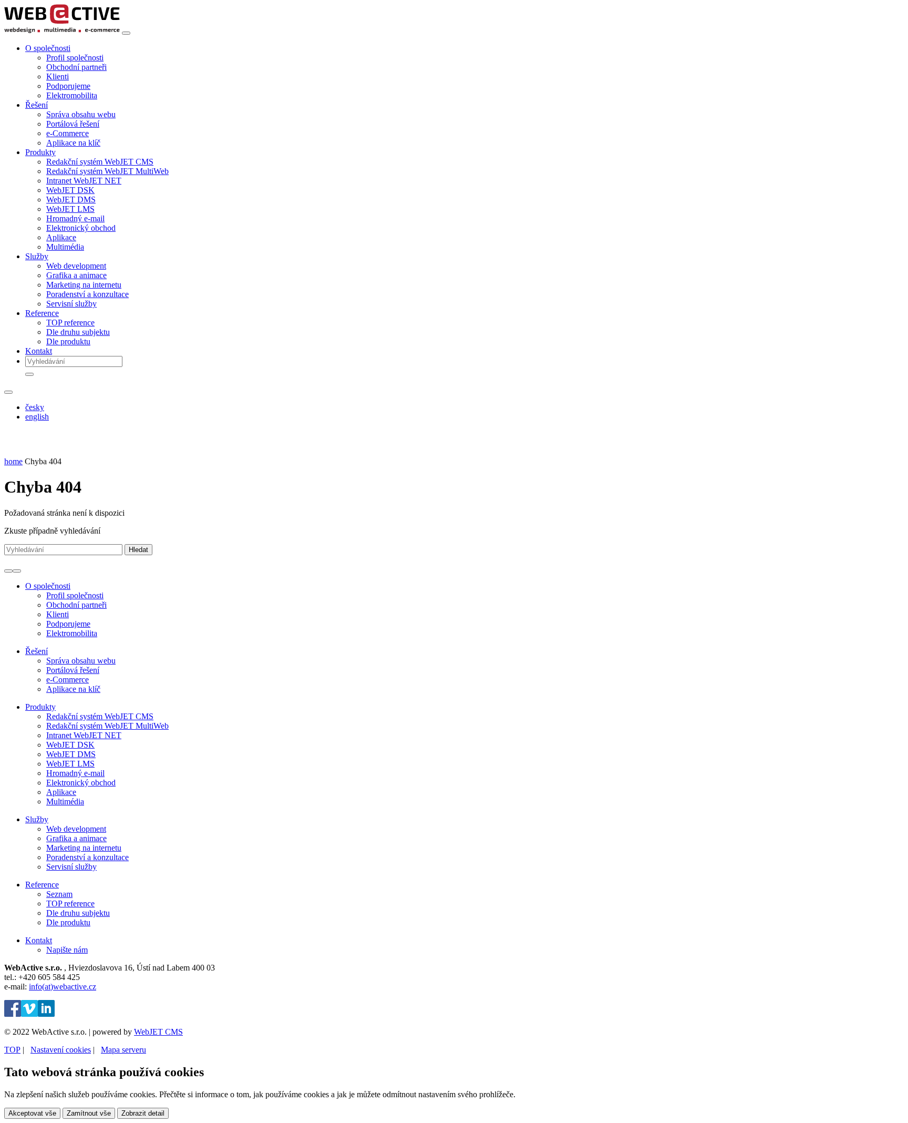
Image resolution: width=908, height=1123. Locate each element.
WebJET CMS (158, 1031)
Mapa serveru (123, 1049)
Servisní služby (71, 303)
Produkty (40, 706)
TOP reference (70, 322)
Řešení (36, 651)
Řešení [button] (36, 104)
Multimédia (65, 246)
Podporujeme (68, 85)
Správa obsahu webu (81, 114)
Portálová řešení (72, 123)
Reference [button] (42, 313)
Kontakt (38, 350)
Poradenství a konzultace (87, 294)
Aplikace (61, 237)
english (37, 416)
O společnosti (47, 585)
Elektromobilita (71, 95)
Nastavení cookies (60, 1049)
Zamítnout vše (89, 1113)
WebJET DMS (71, 199)
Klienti (57, 76)
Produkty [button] (40, 152)
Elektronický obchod (81, 227)
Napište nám (67, 949)
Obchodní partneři (76, 67)
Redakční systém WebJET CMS (99, 161)
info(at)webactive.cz (62, 986)
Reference (42, 884)
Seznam (59, 894)
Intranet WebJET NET (83, 180)
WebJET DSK (70, 190)
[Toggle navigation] (126, 33)
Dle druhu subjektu (78, 332)
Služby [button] (36, 256)
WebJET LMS (70, 209)
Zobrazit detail (142, 1113)
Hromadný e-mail (75, 218)
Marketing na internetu (83, 284)
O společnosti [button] (47, 48)
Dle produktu (68, 341)
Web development (76, 265)
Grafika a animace (76, 275)
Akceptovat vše (32, 1113)
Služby (36, 819)
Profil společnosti (75, 57)
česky (34, 407)
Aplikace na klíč (73, 142)
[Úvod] (62, 30)
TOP (12, 1049)
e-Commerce (67, 133)
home (13, 461)
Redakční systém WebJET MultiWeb (107, 171)
